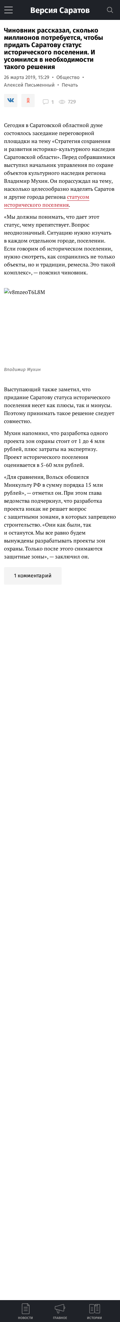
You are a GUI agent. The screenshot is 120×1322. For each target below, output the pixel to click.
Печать (70, 85)
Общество (68, 77)
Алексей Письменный (29, 85)
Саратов (60, 10)
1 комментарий (33, 575)
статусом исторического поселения (46, 200)
